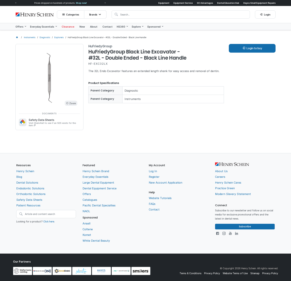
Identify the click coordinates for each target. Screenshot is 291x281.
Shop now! (81, 3)
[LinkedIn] (236, 233)
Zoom (72, 103)
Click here (48, 221)
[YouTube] (230, 233)
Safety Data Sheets (52, 123)
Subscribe (245, 226)
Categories (72, 14)
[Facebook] (217, 233)
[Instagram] (224, 233)
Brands (93, 14)
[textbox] (181, 14)
